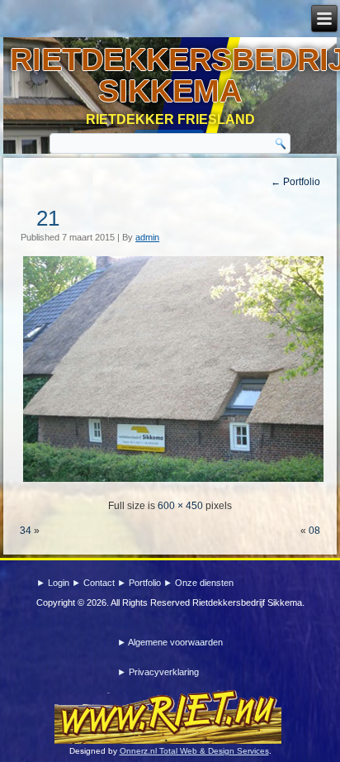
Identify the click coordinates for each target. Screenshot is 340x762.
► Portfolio (140, 583)
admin (147, 237)
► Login (54, 583)
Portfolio (295, 182)
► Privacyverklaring (158, 672)
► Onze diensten (198, 583)
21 (47, 218)
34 (25, 530)
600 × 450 (180, 506)
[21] (173, 481)
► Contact (94, 583)
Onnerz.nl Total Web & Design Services (194, 750)
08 (314, 530)
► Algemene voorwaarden (170, 642)
